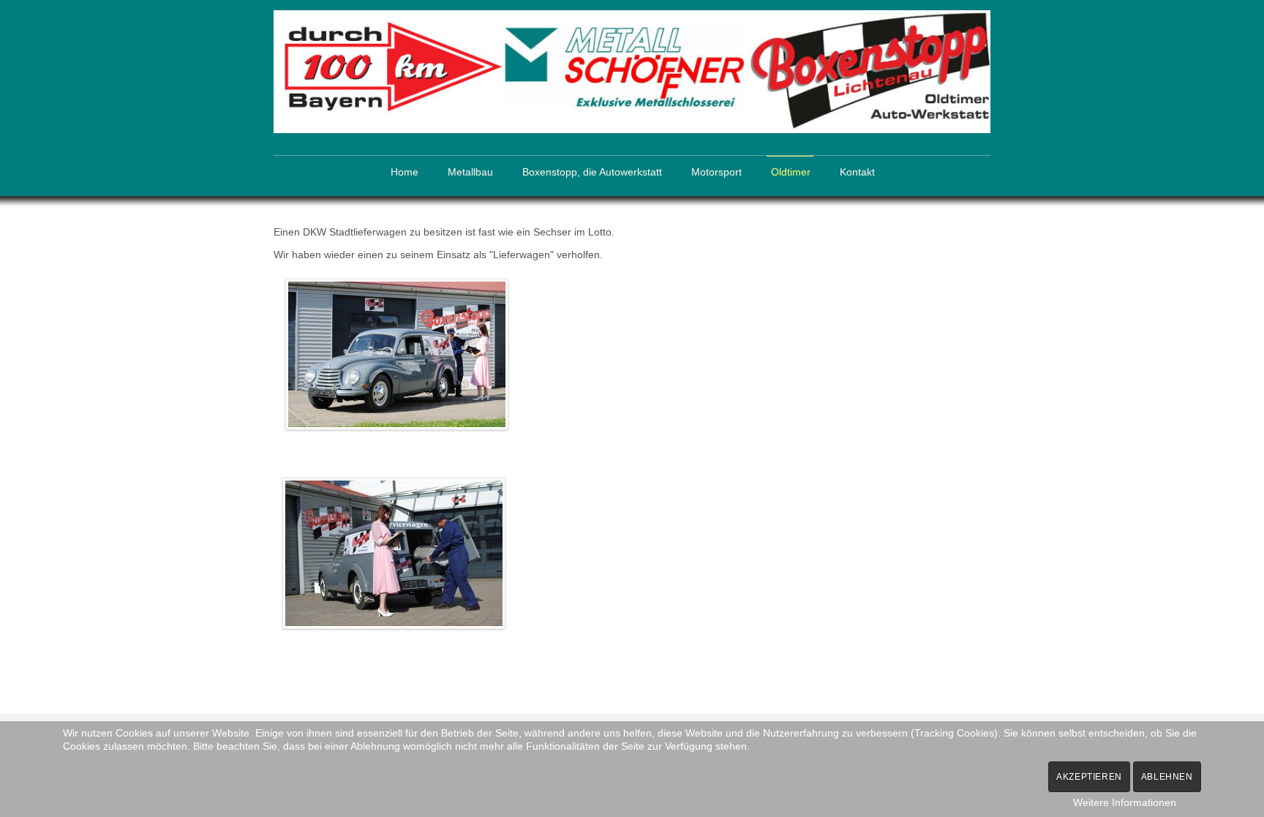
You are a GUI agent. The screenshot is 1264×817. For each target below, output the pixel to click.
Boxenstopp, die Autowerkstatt (592, 172)
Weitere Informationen (1124, 802)
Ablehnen (1167, 777)
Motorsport (716, 172)
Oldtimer (790, 172)
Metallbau (470, 172)
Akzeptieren (1089, 777)
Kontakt (857, 172)
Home (404, 172)
